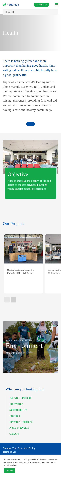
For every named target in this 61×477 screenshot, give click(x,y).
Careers (14, 433)
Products (15, 415)
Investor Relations (21, 421)
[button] (13, 299)
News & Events (19, 427)
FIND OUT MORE (13, 353)
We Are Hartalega (20, 397)
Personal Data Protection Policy (19, 448)
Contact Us (41, 5)
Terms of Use (9, 451)
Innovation (16, 403)
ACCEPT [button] (9, 470)
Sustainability (18, 409)
